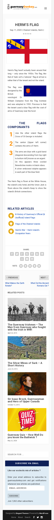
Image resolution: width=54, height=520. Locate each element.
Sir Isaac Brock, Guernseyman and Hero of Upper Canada (26, 400)
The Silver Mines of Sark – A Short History (25, 364)
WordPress (43, 513)
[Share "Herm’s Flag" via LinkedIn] (37, 253)
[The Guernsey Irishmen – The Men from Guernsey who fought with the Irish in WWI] (27, 309)
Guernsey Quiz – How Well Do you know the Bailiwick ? (25, 436)
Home (13, 517)
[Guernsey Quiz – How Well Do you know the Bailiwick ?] (27, 419)
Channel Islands (30, 30)
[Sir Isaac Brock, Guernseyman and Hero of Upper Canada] (27, 383)
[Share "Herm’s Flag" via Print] (32, 258)
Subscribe (13, 496)
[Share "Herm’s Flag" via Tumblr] (27, 253)
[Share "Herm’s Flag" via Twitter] (16, 253)
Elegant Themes (22, 513)
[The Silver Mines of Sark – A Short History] (27, 347)
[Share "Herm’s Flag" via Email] (27, 258)
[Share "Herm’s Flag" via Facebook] (11, 253)
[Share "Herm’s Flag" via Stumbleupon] (21, 258)
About (20, 517)
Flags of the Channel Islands (27, 224)
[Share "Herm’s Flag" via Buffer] (42, 253)
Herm (40, 30)
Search (27, 517)
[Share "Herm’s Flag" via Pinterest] (32, 253)
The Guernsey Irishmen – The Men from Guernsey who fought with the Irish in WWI (27, 327)
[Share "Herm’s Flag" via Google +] (21, 253)
